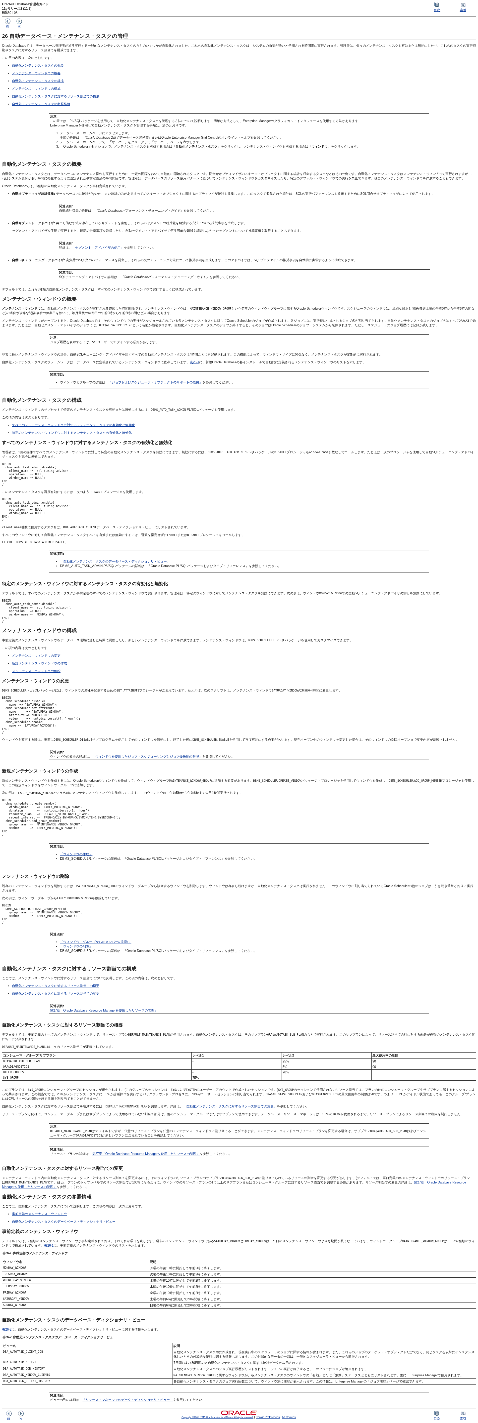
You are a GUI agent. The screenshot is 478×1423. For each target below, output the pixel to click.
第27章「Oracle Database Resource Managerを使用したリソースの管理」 (104, 1010)
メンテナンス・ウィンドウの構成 (36, 88)
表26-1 (194, 362)
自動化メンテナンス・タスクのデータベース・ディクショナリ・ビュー (64, 1221)
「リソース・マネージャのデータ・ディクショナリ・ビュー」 (127, 1400)
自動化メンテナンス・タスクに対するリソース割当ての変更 (55, 993)
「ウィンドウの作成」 (76, 854)
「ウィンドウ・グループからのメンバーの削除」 (95, 942)
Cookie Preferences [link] (268, 1417)
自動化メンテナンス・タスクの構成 (38, 81)
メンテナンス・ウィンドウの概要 (36, 73)
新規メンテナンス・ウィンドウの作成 (39, 663)
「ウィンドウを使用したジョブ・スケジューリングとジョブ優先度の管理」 (147, 756)
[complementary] (268, 1417)
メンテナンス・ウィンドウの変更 (36, 655)
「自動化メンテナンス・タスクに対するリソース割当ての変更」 (230, 1106)
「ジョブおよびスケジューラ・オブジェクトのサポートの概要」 (155, 382)
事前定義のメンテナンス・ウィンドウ (39, 1214)
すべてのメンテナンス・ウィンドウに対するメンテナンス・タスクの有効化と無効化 (73, 425)
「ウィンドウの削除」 (76, 946)
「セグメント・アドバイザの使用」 (98, 247)
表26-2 (6, 1329)
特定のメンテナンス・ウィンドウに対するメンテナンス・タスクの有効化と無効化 (72, 433)
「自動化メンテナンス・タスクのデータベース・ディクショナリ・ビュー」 (115, 561)
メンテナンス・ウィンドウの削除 (36, 671)
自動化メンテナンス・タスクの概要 (38, 65)
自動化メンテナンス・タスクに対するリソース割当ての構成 (55, 96)
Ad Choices (289, 1417)
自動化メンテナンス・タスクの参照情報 (41, 104)
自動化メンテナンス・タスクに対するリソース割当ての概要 (55, 986)
